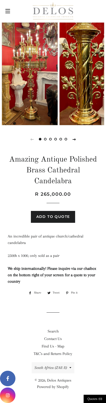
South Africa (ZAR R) (50, 367)
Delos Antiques (59, 380)
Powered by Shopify (53, 386)
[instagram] (7, 395)
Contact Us (53, 338)
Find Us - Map (53, 346)
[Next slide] (74, 139)
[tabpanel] (53, 74)
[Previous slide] (32, 139)
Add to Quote (53, 216)
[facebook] (7, 378)
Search (53, 331)
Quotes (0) (94, 399)
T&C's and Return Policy (53, 353)
